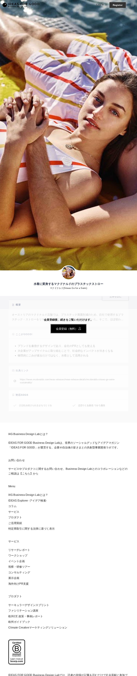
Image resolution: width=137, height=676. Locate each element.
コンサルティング (19, 572)
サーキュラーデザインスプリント (28, 605)
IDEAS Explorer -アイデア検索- (27, 500)
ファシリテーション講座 (23, 610)
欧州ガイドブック (19, 621)
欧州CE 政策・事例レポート (25, 616)
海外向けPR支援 (18, 583)
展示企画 (13, 578)
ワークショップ (17, 555)
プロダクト (15, 517)
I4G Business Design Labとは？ (28, 494)
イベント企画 (16, 561)
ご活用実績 (15, 523)
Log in (100, 4)
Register (117, 5)
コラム (12, 506)
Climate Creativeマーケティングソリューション (37, 627)
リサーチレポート (19, 550)
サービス (13, 511)
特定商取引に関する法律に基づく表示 (31, 528)
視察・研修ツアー (19, 566)
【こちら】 (26, 473)
